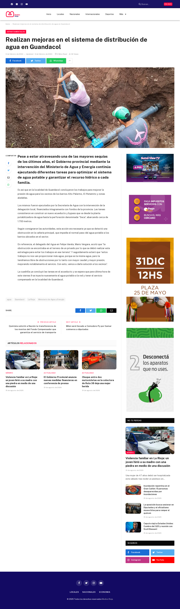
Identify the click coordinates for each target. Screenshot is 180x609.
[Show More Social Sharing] (69, 60)
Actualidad (50, 373)
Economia (104, 592)
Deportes (109, 14)
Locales (60, 14)
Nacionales (75, 14)
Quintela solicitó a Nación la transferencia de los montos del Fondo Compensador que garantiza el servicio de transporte (32, 329)
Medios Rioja (107, 599)
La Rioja (31, 299)
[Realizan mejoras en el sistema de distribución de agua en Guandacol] (90, 107)
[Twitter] (8, 170)
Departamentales (16, 32)
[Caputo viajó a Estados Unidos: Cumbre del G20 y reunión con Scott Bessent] (133, 527)
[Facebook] (12, 4)
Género (9, 373)
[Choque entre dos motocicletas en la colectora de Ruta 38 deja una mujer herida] (99, 359)
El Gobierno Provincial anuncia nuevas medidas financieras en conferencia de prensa (60, 380)
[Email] (8, 177)
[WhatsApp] (8, 184)
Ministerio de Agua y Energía (51, 299)
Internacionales (93, 14)
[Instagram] (22, 4)
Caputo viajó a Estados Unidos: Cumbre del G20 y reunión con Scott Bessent (158, 526)
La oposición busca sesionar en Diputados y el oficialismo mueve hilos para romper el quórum (159, 509)
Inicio (48, 14)
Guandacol (20, 299)
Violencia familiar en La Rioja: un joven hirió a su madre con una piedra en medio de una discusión (21, 382)
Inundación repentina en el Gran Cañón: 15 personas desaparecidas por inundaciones (157, 490)
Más (121, 14)
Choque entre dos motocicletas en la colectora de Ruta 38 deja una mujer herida (98, 382)
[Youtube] (26, 4)
